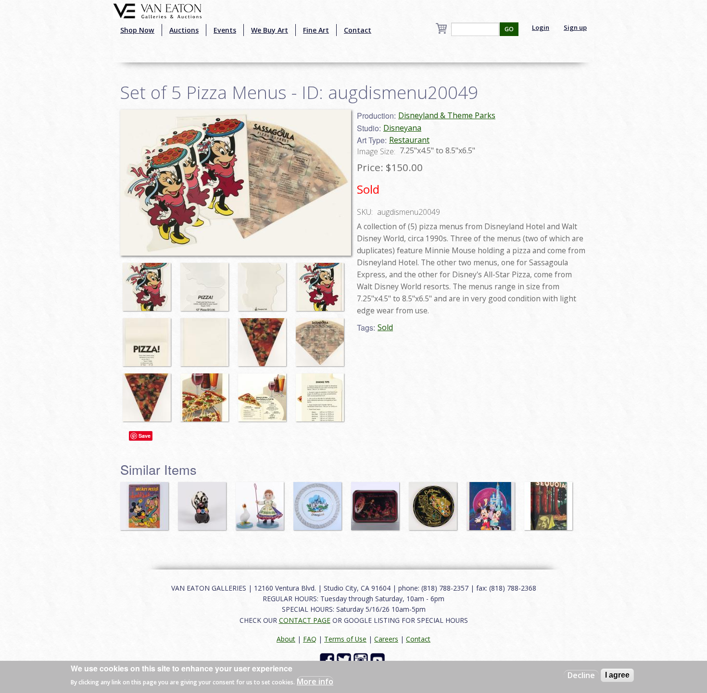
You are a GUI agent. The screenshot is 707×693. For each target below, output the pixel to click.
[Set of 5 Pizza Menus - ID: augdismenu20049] (149, 282)
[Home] (157, 10)
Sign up (575, 27)
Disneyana (402, 128)
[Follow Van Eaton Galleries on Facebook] (328, 659)
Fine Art (316, 30)
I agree (617, 675)
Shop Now (137, 30)
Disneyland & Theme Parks (446, 115)
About (286, 639)
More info (315, 681)
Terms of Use (345, 639)
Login (540, 27)
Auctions (184, 30)
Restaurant (409, 140)
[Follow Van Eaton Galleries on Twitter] (345, 659)
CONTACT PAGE (304, 620)
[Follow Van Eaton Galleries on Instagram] (362, 659)
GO (509, 29)
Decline (581, 675)
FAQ (309, 639)
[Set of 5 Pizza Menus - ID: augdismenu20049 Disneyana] (235, 181)
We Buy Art (269, 30)
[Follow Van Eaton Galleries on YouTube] (378, 659)
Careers (386, 639)
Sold (385, 327)
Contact (357, 30)
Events (225, 30)
